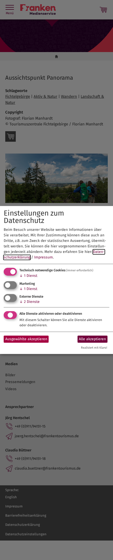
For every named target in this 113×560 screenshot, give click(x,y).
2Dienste (29, 302)
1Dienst (28, 275)
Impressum (43, 257)
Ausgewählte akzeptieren (26, 339)
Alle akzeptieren (92, 339)
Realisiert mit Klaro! (94, 348)
